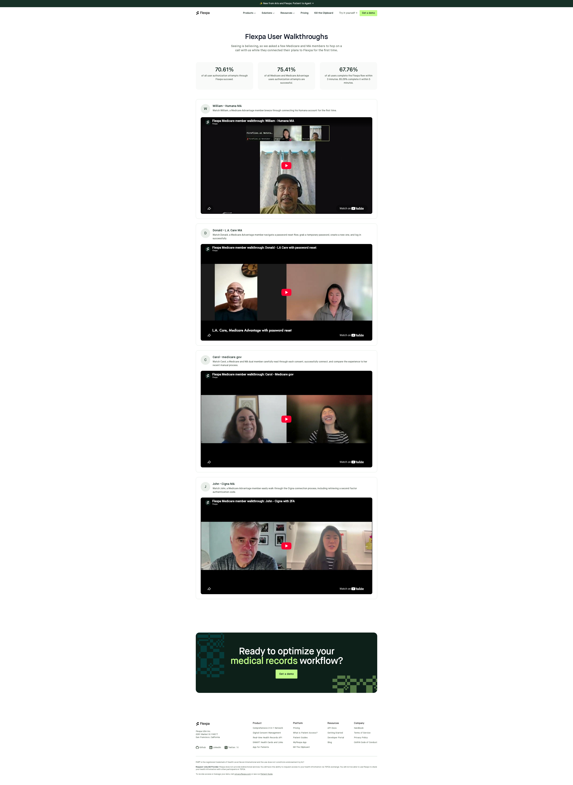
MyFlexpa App (299, 742)
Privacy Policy (361, 738)
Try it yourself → (348, 13)
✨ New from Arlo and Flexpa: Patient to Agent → (287, 3)
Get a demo (368, 13)
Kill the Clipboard (323, 13)
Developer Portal (336, 738)
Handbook (358, 728)
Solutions (267, 13)
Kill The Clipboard (301, 747)
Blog (330, 742)
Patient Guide (267, 774)
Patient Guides (300, 738)
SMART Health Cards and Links (268, 742)
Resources (286, 13)
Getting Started (335, 733)
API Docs (332, 728)
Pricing (304, 13)
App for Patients (261, 747)
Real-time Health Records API (267, 738)
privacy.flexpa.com (243, 774)
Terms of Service (362, 733)
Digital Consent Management (267, 733)
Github (202, 747)
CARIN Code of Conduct (365, 742)
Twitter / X (233, 747)
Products (248, 13)
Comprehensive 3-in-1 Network (268, 728)
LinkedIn (217, 747)
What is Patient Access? (305, 733)
